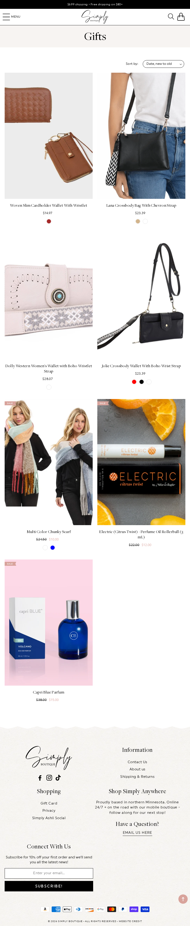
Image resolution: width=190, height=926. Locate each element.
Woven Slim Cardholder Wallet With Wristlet (48, 205)
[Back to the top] (183, 899)
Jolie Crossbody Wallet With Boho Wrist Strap (141, 365)
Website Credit (130, 921)
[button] (6, 17)
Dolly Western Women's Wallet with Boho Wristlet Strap (48, 368)
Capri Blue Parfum (48, 692)
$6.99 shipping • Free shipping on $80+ (95, 4)
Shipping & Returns (137, 777)
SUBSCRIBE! (49, 886)
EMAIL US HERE (137, 832)
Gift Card (49, 803)
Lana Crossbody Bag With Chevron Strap (141, 205)
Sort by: (132, 63)
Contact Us (137, 762)
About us (138, 769)
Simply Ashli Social (49, 818)
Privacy (48, 810)
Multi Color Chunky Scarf (49, 531)
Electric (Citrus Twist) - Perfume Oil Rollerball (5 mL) (141, 534)
